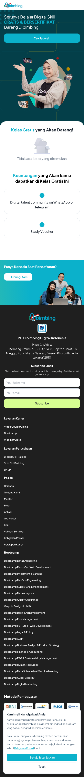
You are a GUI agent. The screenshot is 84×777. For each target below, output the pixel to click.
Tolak (42, 766)
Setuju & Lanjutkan (42, 757)
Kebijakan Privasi (24, 748)
